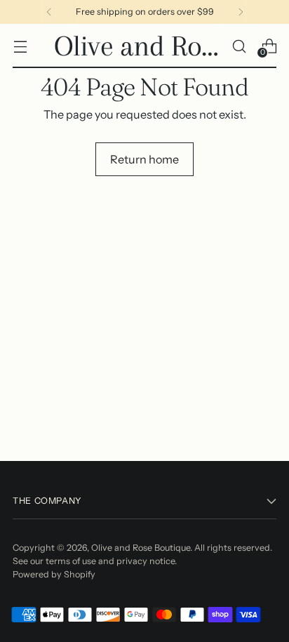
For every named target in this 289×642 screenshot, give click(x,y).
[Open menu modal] (20, 46)
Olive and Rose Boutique (140, 547)
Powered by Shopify (54, 574)
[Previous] (49, 12)
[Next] (240, 12)
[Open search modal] (238, 46)
